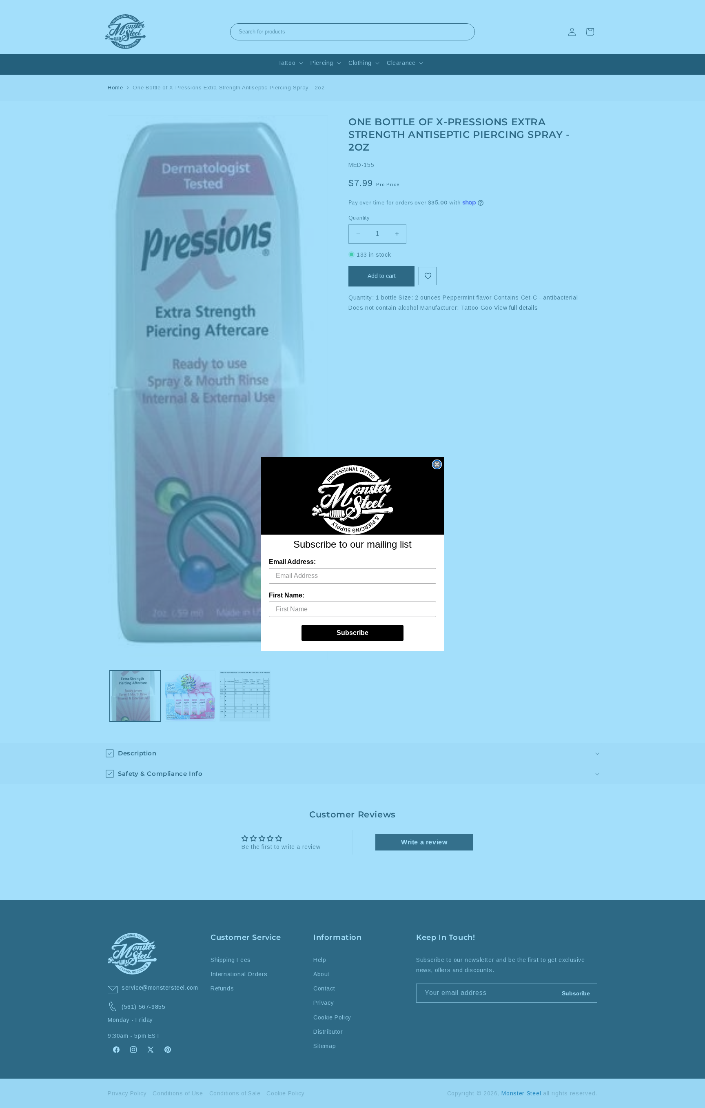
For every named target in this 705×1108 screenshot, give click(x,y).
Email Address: (292, 561)
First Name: (286, 595)
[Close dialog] (437, 464)
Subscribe (352, 632)
